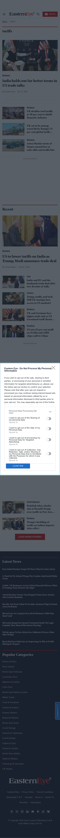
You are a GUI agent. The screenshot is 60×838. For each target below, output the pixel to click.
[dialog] (30, 419)
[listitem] (30, 412)
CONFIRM (18, 466)
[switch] (48, 418)
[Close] (54, 368)
